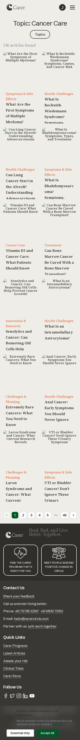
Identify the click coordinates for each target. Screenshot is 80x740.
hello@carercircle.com (31, 619)
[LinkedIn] (25, 695)
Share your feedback (18, 596)
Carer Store (12, 676)
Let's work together (42, 626)
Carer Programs (15, 646)
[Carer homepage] (16, 7)
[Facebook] (5, 695)
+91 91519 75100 (51, 611)
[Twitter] (12, 695)
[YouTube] (32, 695)
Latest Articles (14, 653)
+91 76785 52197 (27, 611)
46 (65, 515)
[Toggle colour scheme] (62, 7)
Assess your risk (15, 661)
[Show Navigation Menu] (72, 7)
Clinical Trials (13, 668)
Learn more (59, 724)
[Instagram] (18, 695)
